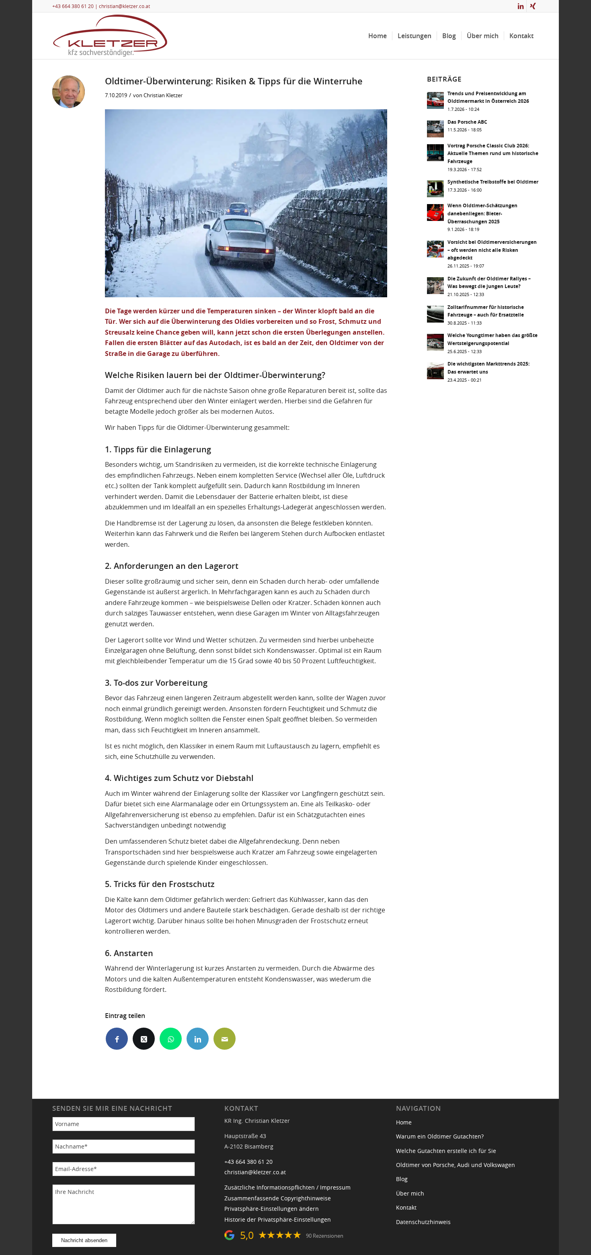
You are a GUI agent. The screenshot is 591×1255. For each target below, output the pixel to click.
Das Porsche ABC (467, 122)
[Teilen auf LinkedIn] (198, 1039)
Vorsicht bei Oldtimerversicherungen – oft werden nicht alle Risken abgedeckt (492, 250)
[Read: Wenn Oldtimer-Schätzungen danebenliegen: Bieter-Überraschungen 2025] (435, 212)
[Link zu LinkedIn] (520, 6)
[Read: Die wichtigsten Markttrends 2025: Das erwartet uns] (435, 370)
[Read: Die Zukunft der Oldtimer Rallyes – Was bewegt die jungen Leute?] (435, 285)
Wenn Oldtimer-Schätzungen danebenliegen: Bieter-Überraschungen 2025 (482, 213)
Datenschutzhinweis (423, 1222)
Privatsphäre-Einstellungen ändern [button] (271, 1208)
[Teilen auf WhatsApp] (171, 1039)
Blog (402, 1179)
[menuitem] (377, 35)
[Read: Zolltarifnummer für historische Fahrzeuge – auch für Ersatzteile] (435, 314)
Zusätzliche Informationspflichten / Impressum (287, 1187)
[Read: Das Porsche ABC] (435, 129)
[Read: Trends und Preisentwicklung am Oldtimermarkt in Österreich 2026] (435, 100)
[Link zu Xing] (533, 6)
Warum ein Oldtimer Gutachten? (440, 1136)
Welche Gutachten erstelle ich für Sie (446, 1151)
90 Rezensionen (324, 1236)
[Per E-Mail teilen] (224, 1039)
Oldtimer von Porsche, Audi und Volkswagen (455, 1165)
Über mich (410, 1193)
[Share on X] (144, 1039)
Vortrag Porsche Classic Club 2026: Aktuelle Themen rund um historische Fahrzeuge (492, 154)
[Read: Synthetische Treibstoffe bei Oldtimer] (435, 188)
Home (404, 1122)
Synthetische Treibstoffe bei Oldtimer (492, 182)
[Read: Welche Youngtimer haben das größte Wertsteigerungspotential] (435, 342)
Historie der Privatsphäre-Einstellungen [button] (277, 1219)
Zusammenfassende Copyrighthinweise (277, 1198)
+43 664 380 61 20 (73, 6)
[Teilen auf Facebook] (117, 1039)
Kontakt (406, 1207)
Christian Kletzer (163, 95)
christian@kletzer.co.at (124, 6)
